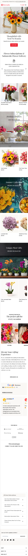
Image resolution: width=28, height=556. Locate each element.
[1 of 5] (6, 387)
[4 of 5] (12, 387)
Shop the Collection (14, 119)
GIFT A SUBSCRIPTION (20, 1)
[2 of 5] (8, 387)
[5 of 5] (14, 387)
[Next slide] (25, 68)
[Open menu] (25, 5)
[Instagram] (5, 540)
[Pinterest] (13, 540)
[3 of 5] (10, 387)
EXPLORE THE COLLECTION (13, 185)
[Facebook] (2, 540)
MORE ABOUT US (14, 376)
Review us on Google (7, 392)
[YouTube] (10, 540)
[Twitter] (8, 540)
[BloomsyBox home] (5, 5)
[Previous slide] (2, 68)
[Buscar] (21, 5)
